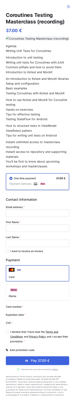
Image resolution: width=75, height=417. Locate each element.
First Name (12, 222)
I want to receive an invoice (26, 251)
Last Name (12, 237)
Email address (14, 207)
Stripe (55, 369)
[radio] (37, 181)
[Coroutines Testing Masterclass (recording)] (37, 38)
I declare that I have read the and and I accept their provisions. (39, 336)
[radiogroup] (37, 181)
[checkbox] (7, 251)
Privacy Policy (37, 336)
